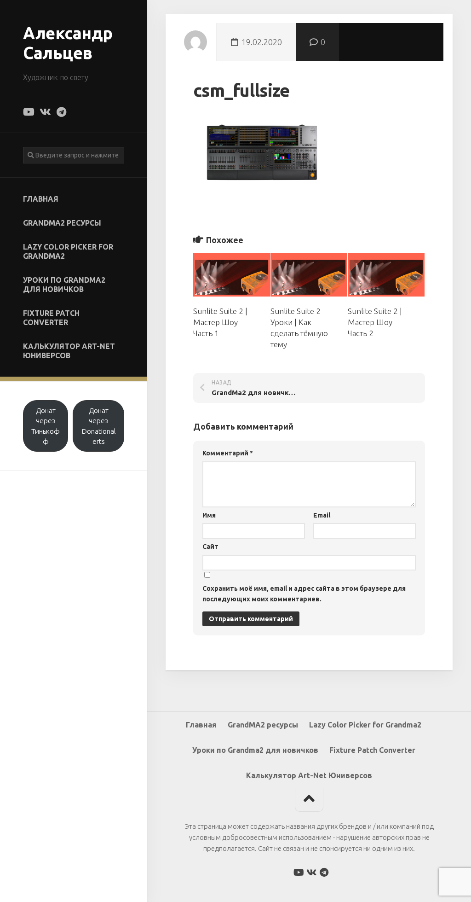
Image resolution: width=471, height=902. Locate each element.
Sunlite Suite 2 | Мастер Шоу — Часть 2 (375, 322)
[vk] (45, 112)
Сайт (210, 546)
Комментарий (227, 453)
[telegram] (61, 112)
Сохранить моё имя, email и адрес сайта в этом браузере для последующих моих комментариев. (304, 594)
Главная (40, 199)
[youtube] (28, 112)
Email (321, 515)
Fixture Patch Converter (51, 317)
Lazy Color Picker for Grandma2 (68, 251)
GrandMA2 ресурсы (62, 223)
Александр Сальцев (68, 42)
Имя (209, 515)
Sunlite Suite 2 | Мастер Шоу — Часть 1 (220, 322)
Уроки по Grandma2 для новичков (64, 284)
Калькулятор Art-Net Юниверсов (69, 351)
